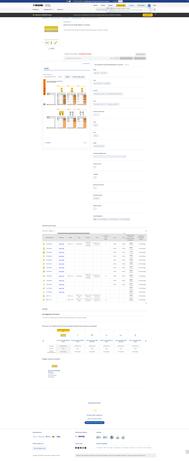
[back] (43, 341)
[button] (120, 1)
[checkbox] (96, 73)
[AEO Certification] (111, 437)
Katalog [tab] (46, 68)
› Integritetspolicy (116, 447)
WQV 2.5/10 (49, 299)
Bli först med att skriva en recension (94, 422)
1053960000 (49, 256)
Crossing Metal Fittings (77, 18)
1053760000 (49, 248)
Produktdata (142, 54)
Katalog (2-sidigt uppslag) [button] (78, 76)
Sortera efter (136, 237)
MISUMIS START (45, 18)
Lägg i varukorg (141, 58)
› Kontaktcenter (132, 447)
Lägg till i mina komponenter (74, 58)
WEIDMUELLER (66, 22)
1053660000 (49, 244)
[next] (146, 341)
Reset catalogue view (47, 74)
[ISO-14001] (105, 437)
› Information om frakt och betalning (143, 447)
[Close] (149, 8)
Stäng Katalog (86, 63)
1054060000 (49, 260)
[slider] (45, 76)
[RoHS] (117, 437)
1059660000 (49, 280)
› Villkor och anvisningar (108, 447)
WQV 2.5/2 (48, 296)
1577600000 (49, 292)
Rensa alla (127, 64)
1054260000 (49, 267)
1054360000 (49, 271)
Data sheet (61, 244)
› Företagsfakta (99, 447)
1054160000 (49, 264)
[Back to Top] (187, 452)
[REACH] (123, 437)
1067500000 (49, 284)
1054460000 (49, 276)
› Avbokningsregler (125, 447)
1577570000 (49, 288)
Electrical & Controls (55, 18)
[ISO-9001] (98, 437)
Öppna (67, 76)
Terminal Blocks (65, 18)
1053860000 (49, 252)
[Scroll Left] (57, 233)
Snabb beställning (127, 58)
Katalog (52, 48)
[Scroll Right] (124, 233)
